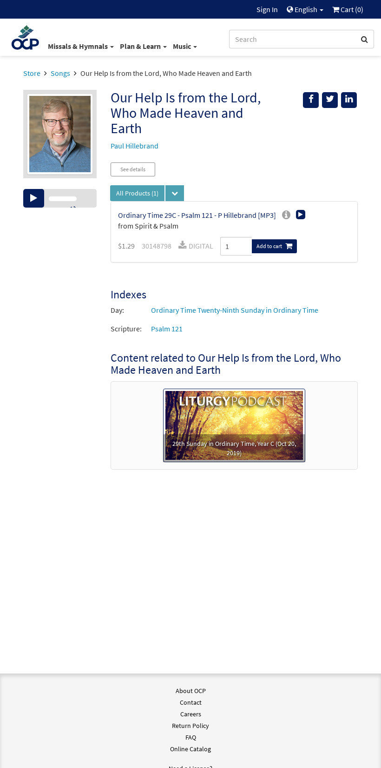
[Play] (33, 198)
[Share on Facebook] (311, 100)
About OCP (191, 691)
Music (182, 46)
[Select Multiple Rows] (174, 193)
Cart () (351, 9)
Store (31, 73)
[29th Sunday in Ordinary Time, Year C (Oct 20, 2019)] (234, 424)
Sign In (267, 9)
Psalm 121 (167, 328)
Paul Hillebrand (134, 145)
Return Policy (190, 725)
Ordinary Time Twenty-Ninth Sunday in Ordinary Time (234, 310)
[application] (60, 198)
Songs (60, 73)
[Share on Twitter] (330, 100)
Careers (190, 714)
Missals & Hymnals (78, 46)
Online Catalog (190, 749)
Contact (191, 702)
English (306, 9)
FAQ (190, 737)
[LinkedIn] (349, 100)
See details (132, 169)
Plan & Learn (141, 46)
